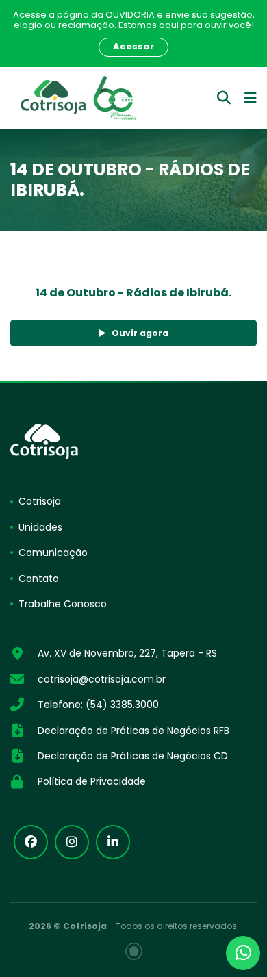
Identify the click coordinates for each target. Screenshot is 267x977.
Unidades (40, 527)
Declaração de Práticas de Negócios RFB (133, 730)
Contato (38, 578)
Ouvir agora (140, 333)
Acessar (133, 46)
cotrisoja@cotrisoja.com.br (102, 679)
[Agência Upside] (133, 951)
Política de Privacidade (92, 781)
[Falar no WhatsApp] (243, 953)
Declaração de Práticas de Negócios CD (133, 756)
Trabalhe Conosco (62, 604)
